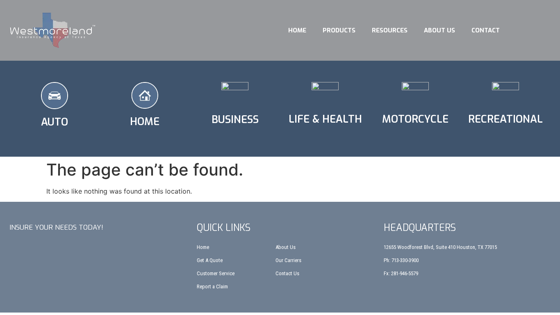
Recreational (505, 119)
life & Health (325, 119)
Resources (389, 30)
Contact (485, 30)
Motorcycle (415, 119)
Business (235, 119)
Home (297, 30)
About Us (439, 30)
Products (339, 30)
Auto (54, 122)
